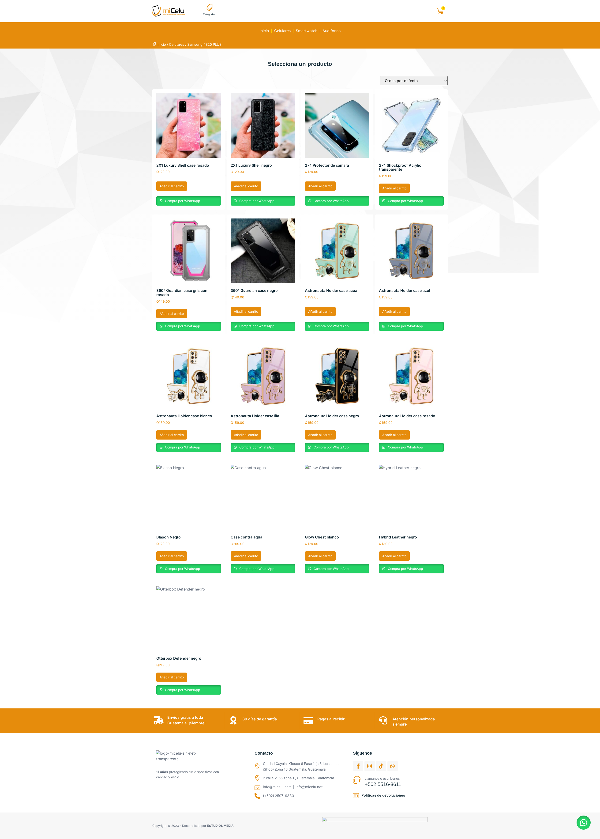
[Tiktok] (381, 766)
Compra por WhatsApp (182, 201)
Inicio (264, 30)
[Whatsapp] (392, 766)
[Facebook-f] (358, 766)
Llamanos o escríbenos (382, 778)
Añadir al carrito (172, 186)
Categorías (209, 14)
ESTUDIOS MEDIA (220, 826)
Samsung (194, 44)
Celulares (282, 30)
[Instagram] (369, 766)
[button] (584, 823)
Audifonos (331, 30)
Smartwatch (306, 30)
